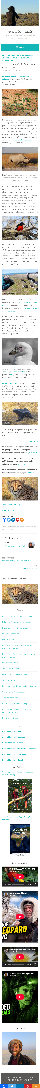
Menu (21, 47)
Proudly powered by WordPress (20, 1077)
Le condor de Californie (10, 663)
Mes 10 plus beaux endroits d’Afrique (15, 703)
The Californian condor (10, 668)
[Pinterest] (17, 520)
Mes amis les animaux (10, 718)
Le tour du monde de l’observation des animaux (19, 686)
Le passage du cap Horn (11, 634)
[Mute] (31, 884)
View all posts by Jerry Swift (15, 546)
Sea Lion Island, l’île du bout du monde (17, 559)
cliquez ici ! (22, 464)
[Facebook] (4, 520)
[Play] (5, 884)
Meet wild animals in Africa (12, 743)
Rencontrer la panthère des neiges (15, 628)
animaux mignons (9, 58)
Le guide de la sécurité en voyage (14, 674)
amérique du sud (9, 55)
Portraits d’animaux (9, 639)
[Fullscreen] (35, 884)
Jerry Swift (18, 70)
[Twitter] (9, 520)
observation (25, 526)
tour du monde (8, 61)
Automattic (28, 1080)
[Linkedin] (13, 520)
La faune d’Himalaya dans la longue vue (16, 622)
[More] (22, 520)
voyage (10, 529)
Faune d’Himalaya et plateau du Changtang (17, 616)
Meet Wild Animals (20, 31)
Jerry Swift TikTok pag (11, 505)
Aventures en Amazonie (10, 698)
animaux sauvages (25, 58)
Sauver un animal (30, 566)
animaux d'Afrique (25, 55)
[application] (20, 877)
